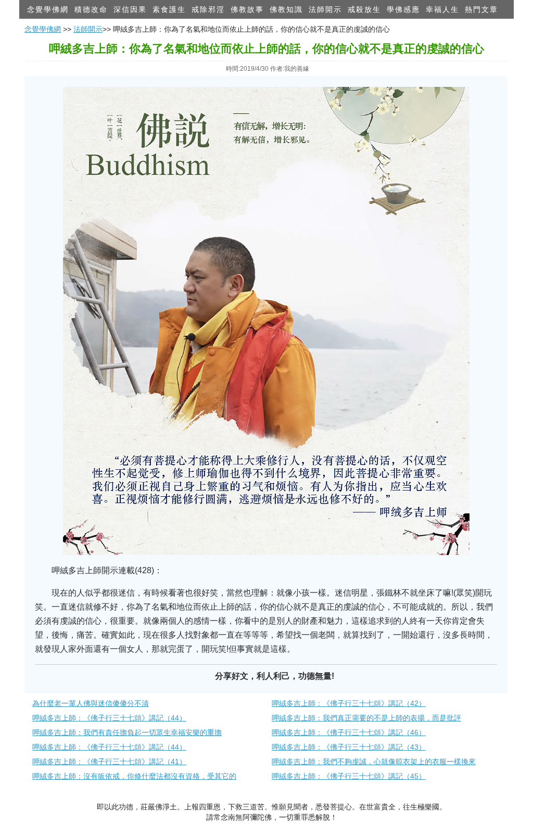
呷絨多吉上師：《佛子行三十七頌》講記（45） (349, 776)
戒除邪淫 (208, 9)
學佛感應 (403, 9)
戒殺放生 (364, 9)
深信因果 (130, 9)
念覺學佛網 (48, 9)
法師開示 (325, 9)
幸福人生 (442, 9)
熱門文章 (481, 9)
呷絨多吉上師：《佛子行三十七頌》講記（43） (349, 747)
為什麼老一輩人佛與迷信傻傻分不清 (90, 703)
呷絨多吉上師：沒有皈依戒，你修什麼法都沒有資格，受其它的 (134, 776)
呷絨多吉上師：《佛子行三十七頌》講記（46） (349, 732)
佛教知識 (286, 9)
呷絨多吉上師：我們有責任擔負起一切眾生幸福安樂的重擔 (127, 732)
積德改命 (91, 9)
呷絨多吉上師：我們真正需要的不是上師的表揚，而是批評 (366, 718)
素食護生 (169, 9)
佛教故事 (247, 9)
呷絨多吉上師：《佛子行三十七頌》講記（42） (349, 703)
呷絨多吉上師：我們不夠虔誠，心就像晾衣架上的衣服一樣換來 (374, 761)
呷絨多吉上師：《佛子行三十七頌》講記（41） (109, 761)
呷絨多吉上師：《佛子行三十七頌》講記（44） (109, 718)
